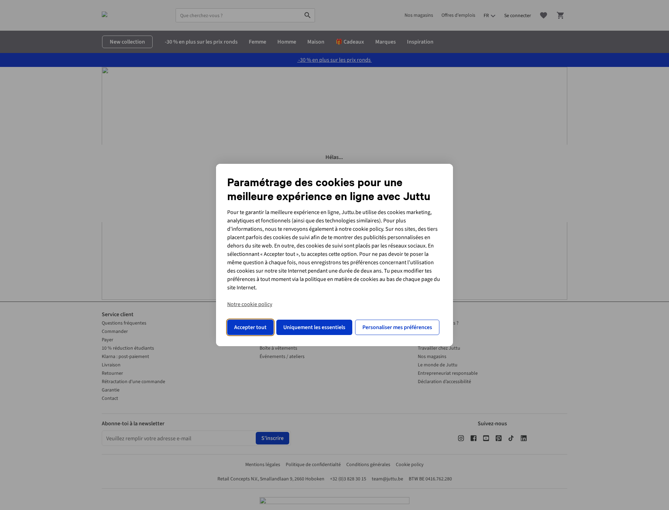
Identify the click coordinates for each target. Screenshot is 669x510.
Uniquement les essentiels (314, 327)
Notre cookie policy (249, 304)
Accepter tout (250, 327)
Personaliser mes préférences (397, 327)
